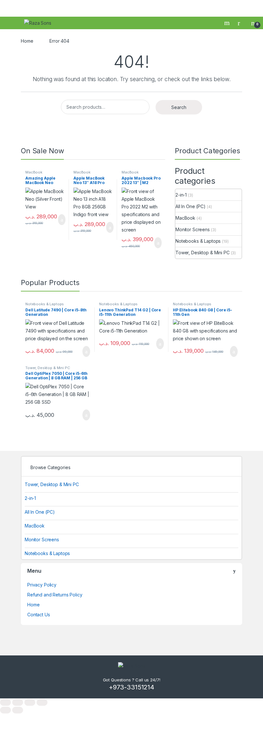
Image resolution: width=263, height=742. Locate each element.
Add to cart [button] (61, 219)
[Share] (29, 702)
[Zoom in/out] (5, 702)
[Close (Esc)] (42, 702)
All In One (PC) (190, 206)
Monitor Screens (192, 229)
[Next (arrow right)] (17, 710)
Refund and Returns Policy (54, 594)
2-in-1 (181, 195)
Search (227, 22)
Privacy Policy (41, 584)
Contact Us (38, 614)
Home (27, 41)
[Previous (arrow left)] (5, 710)
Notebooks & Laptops (198, 241)
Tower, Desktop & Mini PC (202, 252)
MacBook (33, 172)
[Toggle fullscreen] (17, 702)
